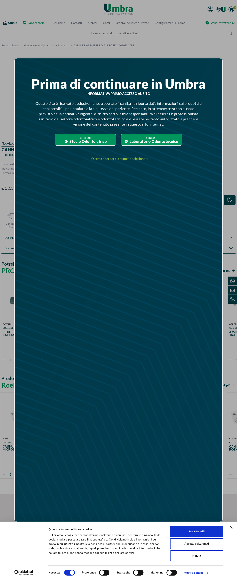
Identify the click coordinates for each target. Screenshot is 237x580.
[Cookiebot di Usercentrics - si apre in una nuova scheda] (24, 573)
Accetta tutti (197, 531)
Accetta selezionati (196, 543)
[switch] (104, 573)
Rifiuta (196, 555)
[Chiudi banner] (231, 527)
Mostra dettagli (194, 572)
